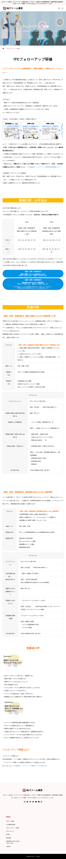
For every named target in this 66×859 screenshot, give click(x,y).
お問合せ (8, 846)
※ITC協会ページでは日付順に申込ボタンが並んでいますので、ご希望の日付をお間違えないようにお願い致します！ (33, 284)
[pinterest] (33, 801)
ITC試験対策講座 (10, 824)
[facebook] (30, 801)
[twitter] (27, 801)
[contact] (38, 801)
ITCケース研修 (10, 821)
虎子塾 (8, 834)
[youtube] (36, 801)
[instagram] (24, 801)
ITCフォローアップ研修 (12, 828)
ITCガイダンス (10, 831)
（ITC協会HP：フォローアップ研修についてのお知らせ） (30, 765)
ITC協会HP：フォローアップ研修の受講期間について (44, 167)
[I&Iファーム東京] (13, 8)
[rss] (41, 801)
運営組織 (8, 838)
